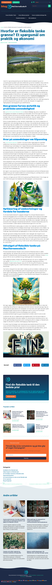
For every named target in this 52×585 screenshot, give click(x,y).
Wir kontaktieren (32, 18)
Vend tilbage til (23, 576)
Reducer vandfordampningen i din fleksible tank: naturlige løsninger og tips (42, 426)
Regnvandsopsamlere (8, 475)
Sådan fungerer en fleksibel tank (11, 472)
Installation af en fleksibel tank (10, 470)
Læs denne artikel (15, 420)
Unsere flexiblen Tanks (11, 15)
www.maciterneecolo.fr (11, 142)
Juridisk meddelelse (32, 575)
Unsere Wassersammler (24, 15)
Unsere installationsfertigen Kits (39, 15)
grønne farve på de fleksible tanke (14, 112)
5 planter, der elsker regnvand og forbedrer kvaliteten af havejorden (18, 426)
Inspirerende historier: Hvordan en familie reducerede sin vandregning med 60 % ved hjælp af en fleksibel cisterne (18, 414)
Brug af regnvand (7, 480)
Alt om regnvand (7, 479)
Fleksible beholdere (20, 18)
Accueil (2, 27)
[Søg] (49, 6)
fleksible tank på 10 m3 (16, 261)
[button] (43, 2)
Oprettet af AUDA (40, 575)
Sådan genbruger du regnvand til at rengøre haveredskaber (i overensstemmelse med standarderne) (42, 414)
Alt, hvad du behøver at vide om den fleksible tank (15, 477)
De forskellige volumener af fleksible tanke (13, 473)
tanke (46, 255)
